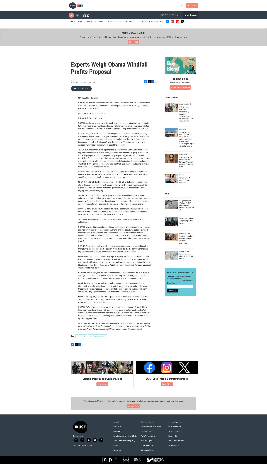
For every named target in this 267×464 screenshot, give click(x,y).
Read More (102, 384)
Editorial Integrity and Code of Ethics (102, 378)
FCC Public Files (146, 431)
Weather (81, 22)
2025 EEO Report (146, 441)
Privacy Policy (172, 436)
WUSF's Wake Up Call (133, 33)
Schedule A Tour (173, 445)
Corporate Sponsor (174, 422)
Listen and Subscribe (180, 87)
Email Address (173, 283)
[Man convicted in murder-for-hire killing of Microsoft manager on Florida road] (171, 158)
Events (120, 22)
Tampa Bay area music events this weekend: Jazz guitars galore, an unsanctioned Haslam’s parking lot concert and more (186, 139)
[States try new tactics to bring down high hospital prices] (171, 255)
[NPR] (110, 459)
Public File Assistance (148, 436)
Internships (117, 450)
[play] (71, 15)
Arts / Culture (183, 129)
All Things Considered (97, 336)
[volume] (77, 15)
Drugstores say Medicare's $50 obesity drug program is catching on (186, 205)
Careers (116, 445)
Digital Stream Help (147, 445)
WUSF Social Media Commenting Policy (167, 378)
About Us (116, 422)
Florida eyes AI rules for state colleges (184, 180)
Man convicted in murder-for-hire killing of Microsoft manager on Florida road (186, 162)
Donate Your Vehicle (147, 450)
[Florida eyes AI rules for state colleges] (171, 178)
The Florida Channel (147, 422)
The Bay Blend (180, 78)
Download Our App (174, 427)
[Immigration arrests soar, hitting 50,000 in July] (171, 221)
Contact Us (117, 427)
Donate (193, 5)
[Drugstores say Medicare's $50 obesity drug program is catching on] (171, 204)
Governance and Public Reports (151, 427)
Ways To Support (174, 431)
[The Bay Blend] (180, 65)
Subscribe (133, 42)
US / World (81, 336)
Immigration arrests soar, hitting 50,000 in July (186, 221)
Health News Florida (185, 104)
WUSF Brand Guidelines (176, 441)
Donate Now (133, 406)
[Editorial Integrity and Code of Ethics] (102, 367)
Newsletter (117, 431)
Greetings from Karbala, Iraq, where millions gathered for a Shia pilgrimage (186, 238)
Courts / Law (183, 154)
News (71, 22)
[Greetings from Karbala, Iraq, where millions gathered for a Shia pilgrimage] (171, 237)
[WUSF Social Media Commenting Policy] (167, 367)
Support (140, 22)
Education (182, 175)
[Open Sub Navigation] (75, 22)
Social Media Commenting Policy (124, 441)
